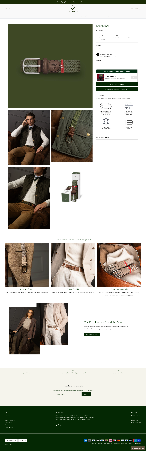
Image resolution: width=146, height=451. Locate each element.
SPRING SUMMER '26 (47, 16)
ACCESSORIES (107, 16)
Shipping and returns (10, 420)
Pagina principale (8, 21)
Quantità (98, 60)
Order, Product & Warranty (11, 425)
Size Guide (7, 418)
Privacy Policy (8, 422)
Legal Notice (134, 420)
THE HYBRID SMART (61, 16)
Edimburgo (15, 21)
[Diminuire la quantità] (97, 64)
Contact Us (7, 416)
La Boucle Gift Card (136, 422)
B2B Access (134, 418)
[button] (117, 54)
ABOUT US (79, 16)
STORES (87, 16)
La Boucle (10, 444)
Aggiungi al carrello (117, 84)
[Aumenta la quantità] (104, 64)
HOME (36, 16)
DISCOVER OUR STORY (92, 334)
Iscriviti (86, 394)
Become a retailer (135, 416)
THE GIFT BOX (97, 16)
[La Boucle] (73, 8)
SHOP (71, 16)
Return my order (9, 427)
